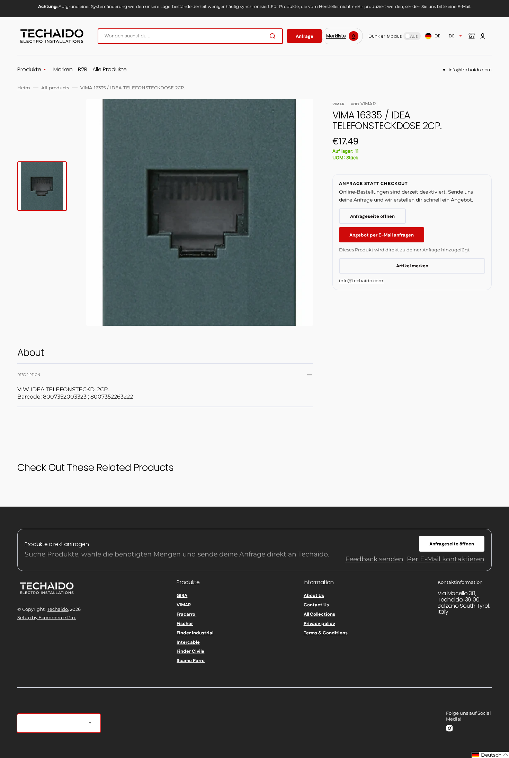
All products (55, 87)
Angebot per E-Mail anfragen (381, 235)
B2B (82, 69)
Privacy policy (319, 623)
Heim (23, 87)
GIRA (182, 595)
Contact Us (316, 605)
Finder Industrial (195, 633)
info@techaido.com (470, 69)
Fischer (185, 623)
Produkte (29, 69)
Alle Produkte (109, 69)
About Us (314, 595)
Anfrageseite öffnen (372, 216)
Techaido (57, 609)
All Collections (319, 614)
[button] (482, 36)
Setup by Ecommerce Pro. (46, 617)
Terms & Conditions (326, 633)
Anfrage (304, 36)
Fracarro (186, 614)
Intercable (188, 642)
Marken (63, 69)
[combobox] (190, 36)
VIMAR (184, 605)
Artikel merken (412, 266)
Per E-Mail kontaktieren (445, 559)
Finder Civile (190, 651)
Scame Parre (191, 660)
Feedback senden (374, 559)
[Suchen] (274, 36)
